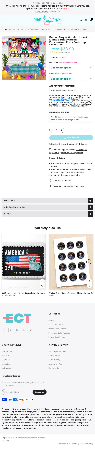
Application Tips (55, 364)
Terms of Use (64, 443)
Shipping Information (57, 351)
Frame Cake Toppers (57, 328)
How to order (53, 368)
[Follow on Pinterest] (31, 330)
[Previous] (6, 261)
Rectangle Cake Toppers (59, 333)
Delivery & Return (57, 158)
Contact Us (48, 11)
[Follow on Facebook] (4, 330)
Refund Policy (54, 360)
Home (4, 29)
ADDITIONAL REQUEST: (59, 112)
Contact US (7, 351)
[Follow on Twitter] (11, 330)
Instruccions (7, 368)
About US (6, 355)
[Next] (88, 261)
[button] (54, 52)
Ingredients (7, 364)
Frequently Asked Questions (48, 2)
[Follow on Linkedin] (24, 330)
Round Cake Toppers (57, 337)
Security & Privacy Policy (82, 443)
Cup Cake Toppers (56, 324)
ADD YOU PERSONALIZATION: (62, 86)
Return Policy (54, 355)
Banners (51, 320)
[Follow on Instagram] (17, 330)
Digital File (6, 360)
